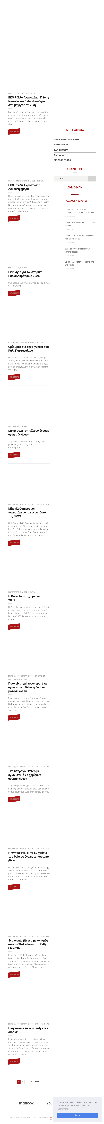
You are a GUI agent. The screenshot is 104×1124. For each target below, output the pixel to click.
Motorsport (13, 93)
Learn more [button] (63, 1109)
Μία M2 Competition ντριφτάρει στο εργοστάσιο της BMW (27, 512)
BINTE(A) (11, 504)
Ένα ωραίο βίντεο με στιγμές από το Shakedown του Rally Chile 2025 (28, 944)
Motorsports (62, 160)
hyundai (11, 181)
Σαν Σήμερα (61, 149)
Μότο (10, 679)
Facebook (26, 1103)
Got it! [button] (77, 1115)
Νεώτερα (31, 93)
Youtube (53, 1103)
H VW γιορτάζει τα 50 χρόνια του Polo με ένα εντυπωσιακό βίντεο (28, 856)
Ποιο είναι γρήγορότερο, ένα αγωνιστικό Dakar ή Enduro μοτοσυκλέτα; (27, 687)
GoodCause (53, 1120)
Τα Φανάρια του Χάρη (66, 139)
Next (37, 1081)
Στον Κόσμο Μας (42, 504)
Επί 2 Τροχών (40, 676)
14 (31, 1081)
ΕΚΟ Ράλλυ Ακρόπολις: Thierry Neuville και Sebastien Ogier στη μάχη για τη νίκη (28, 101)
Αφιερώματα (61, 144)
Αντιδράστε (61, 155)
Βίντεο (30, 504)
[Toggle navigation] (94, 4)
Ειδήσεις (23, 93)
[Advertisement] (52, 28)
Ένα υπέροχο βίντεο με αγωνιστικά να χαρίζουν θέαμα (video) (24, 774)
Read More (14, 131)
